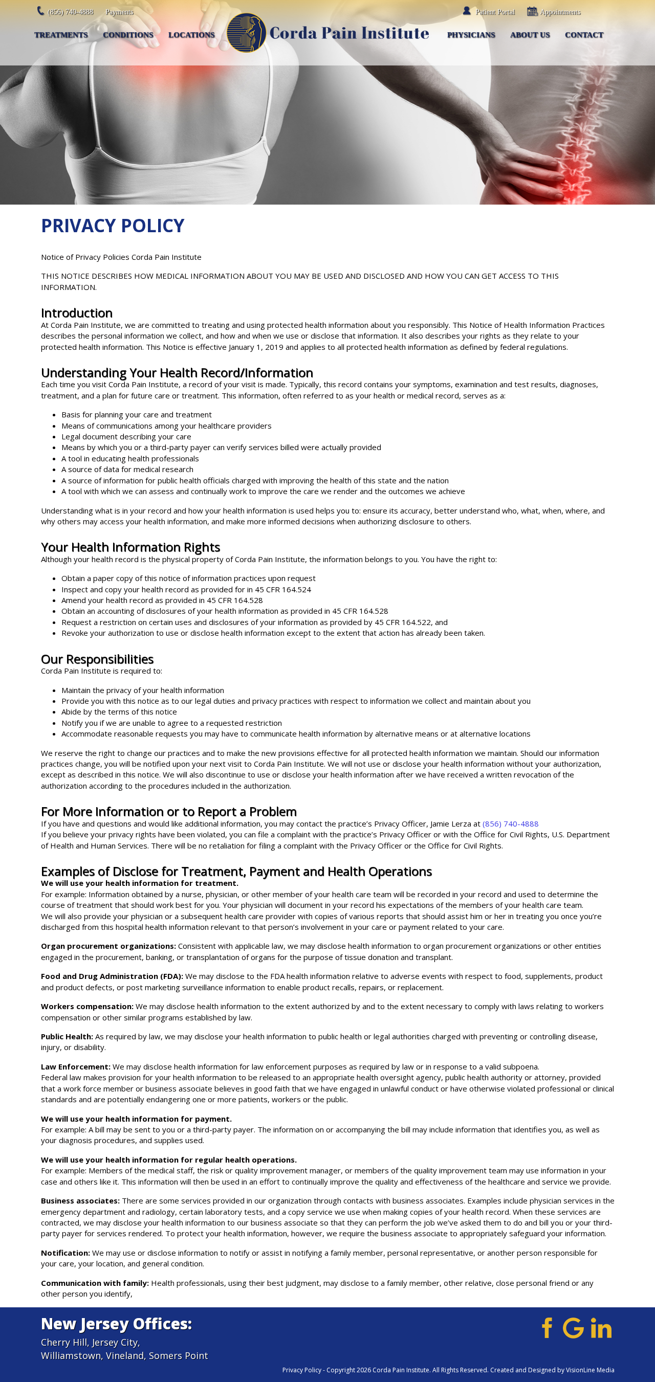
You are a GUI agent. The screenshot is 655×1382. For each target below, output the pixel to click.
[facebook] (545, 1327)
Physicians (471, 35)
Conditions (128, 35)
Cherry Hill (64, 1342)
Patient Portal (495, 12)
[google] (573, 1327)
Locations (191, 35)
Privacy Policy (301, 1370)
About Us (530, 35)
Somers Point (178, 1355)
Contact (584, 35)
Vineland (125, 1355)
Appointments (560, 12)
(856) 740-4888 (70, 12)
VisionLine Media (590, 1370)
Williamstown (71, 1355)
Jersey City (115, 1342)
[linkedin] (601, 1327)
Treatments (61, 35)
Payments (119, 12)
